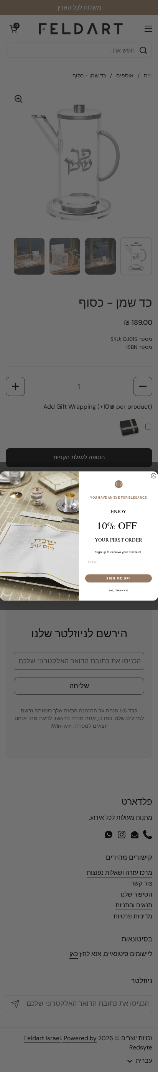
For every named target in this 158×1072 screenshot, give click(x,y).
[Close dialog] (153, 475)
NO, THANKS (118, 590)
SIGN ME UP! (118, 578)
